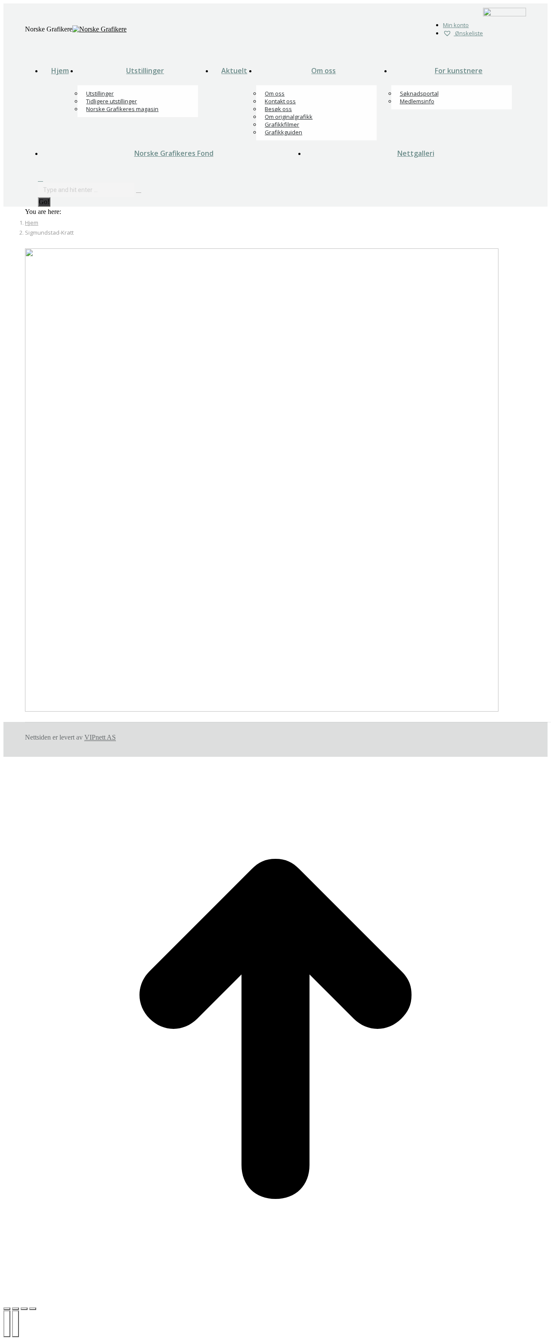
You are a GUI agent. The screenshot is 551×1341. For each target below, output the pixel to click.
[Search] (138, 189)
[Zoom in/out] (32, 1308)
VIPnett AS (100, 737)
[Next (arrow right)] (15, 1323)
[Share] (15, 1308)
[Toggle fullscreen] (24, 1308)
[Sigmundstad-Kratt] (261, 709)
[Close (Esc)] (6, 1308)
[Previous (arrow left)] (6, 1323)
